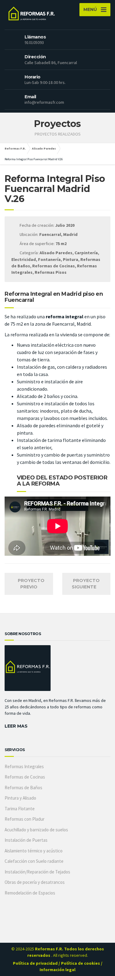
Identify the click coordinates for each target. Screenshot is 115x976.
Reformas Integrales (24, 766)
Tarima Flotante (20, 809)
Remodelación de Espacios (30, 893)
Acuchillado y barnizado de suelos (36, 830)
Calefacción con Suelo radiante (34, 861)
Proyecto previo (30, 584)
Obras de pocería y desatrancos (35, 882)
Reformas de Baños (23, 787)
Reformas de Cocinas (25, 777)
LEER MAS (16, 726)
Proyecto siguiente (86, 584)
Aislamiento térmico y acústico (34, 851)
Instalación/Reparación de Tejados (37, 872)
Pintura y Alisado (20, 798)
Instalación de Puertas (26, 840)
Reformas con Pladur (24, 819)
